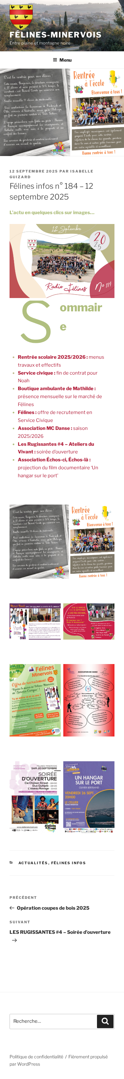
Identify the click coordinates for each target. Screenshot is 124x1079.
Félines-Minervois (56, 34)
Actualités (33, 863)
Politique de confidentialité (36, 1056)
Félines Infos (68, 863)
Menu (65, 60)
